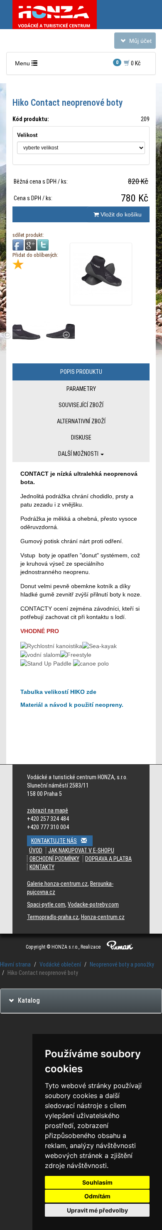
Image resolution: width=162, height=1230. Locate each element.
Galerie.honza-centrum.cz (57, 883)
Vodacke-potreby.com (93, 904)
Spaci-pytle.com (46, 904)
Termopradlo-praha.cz (53, 917)
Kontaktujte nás (54, 840)
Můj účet (135, 43)
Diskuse (81, 437)
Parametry (81, 388)
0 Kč (128, 63)
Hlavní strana (15, 964)
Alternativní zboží (81, 421)
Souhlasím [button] (97, 1182)
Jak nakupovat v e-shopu (81, 850)
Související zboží (81, 405)
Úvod (35, 850)
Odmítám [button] (97, 1196)
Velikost (27, 135)
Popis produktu (81, 371)
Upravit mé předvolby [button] (97, 1210)
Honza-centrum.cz (103, 917)
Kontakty (41, 867)
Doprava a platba (108, 858)
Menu (28, 65)
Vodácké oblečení (60, 964)
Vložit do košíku (120, 214)
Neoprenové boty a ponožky (122, 964)
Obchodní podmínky (54, 858)
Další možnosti (79, 453)
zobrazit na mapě (47, 810)
